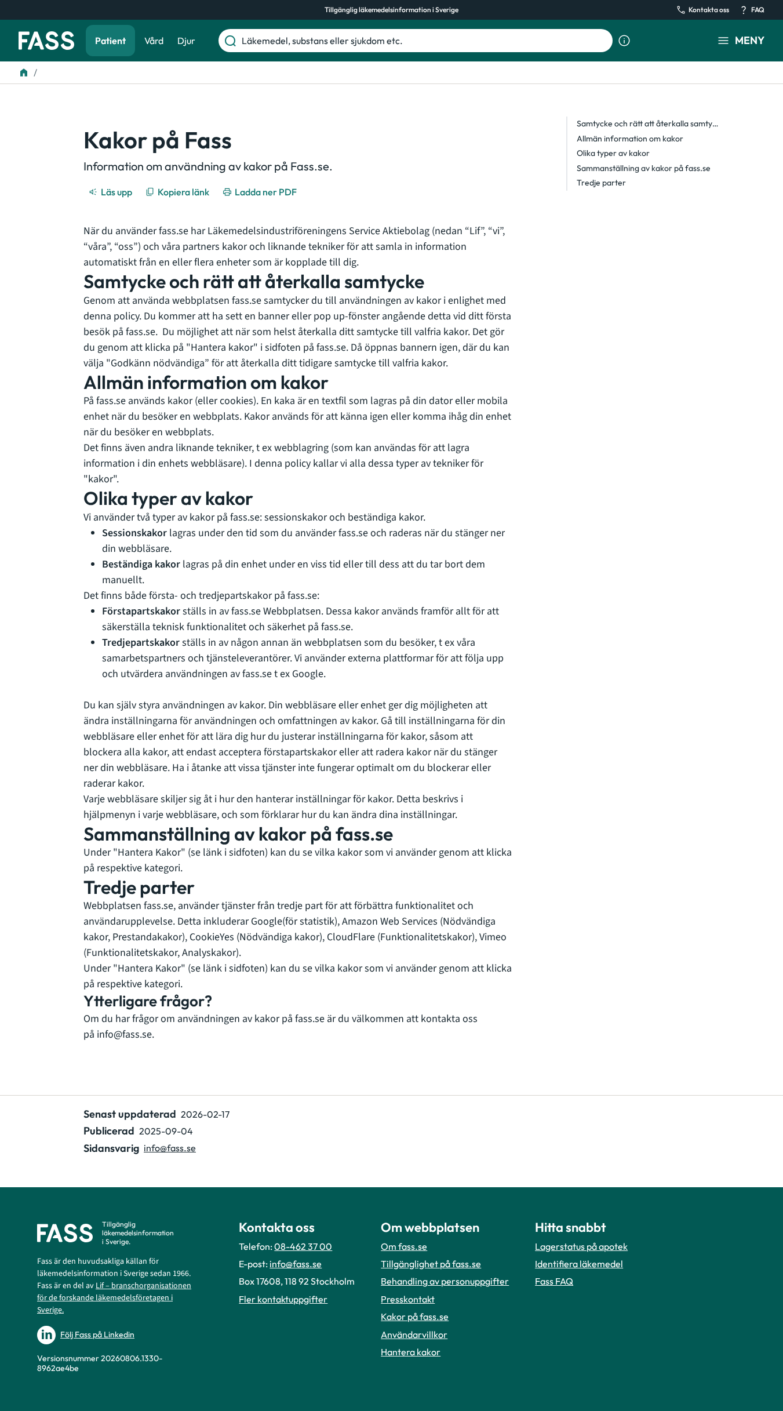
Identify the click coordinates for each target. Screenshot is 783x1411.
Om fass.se (404, 1246)
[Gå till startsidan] (46, 40)
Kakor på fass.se (415, 1316)
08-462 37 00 (303, 1246)
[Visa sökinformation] (624, 40)
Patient (110, 40)
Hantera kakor (410, 1352)
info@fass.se (124, 1034)
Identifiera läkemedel (579, 1264)
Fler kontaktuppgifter (283, 1299)
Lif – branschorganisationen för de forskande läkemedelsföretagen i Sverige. (114, 1298)
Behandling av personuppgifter (445, 1281)
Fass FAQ (554, 1281)
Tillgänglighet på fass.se (431, 1264)
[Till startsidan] (24, 72)
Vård (153, 40)
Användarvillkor (414, 1334)
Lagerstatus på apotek (581, 1246)
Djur (186, 40)
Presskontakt (408, 1299)
